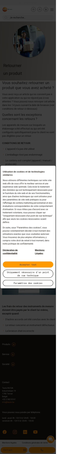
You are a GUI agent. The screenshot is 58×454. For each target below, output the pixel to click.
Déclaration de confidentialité (10, 252)
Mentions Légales (40, 252)
